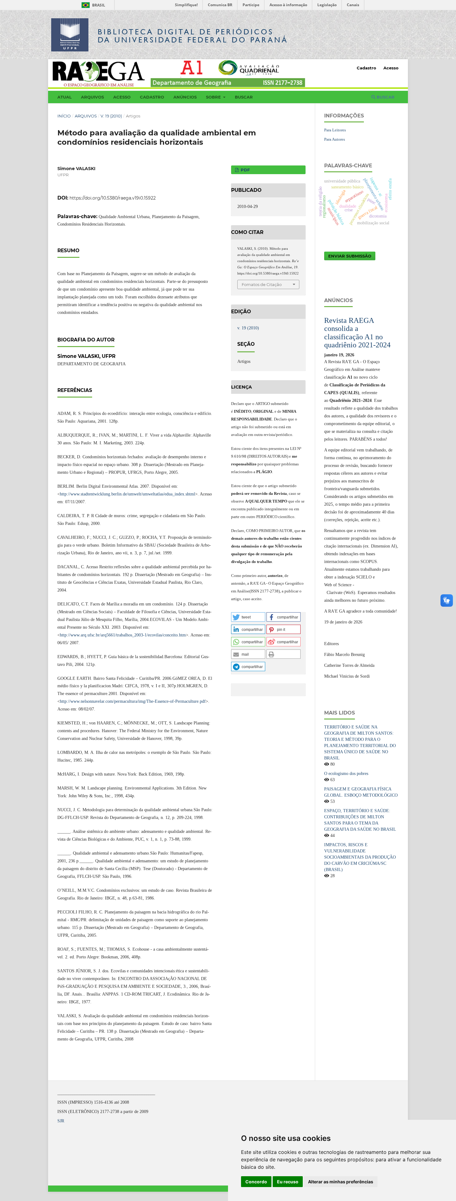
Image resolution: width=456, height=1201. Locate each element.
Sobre (214, 97)
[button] (248, 617)
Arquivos (92, 97)
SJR (60, 1121)
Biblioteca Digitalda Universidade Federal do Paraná (193, 36)
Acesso (122, 97)
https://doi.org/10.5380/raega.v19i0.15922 (112, 198)
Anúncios (185, 97)
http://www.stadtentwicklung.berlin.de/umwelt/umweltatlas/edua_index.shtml (127, 494)
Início (64, 115)
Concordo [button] (256, 1181)
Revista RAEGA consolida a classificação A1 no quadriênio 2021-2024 (357, 332)
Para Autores (334, 139)
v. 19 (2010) (111, 115)
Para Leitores (335, 130)
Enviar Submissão (349, 255)
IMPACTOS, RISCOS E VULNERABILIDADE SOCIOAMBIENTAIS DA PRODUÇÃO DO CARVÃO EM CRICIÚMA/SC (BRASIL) (360, 857)
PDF (244, 169)
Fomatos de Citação (262, 284)
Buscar (244, 97)
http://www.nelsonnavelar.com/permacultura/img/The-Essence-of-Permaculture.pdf (133, 701)
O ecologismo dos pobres (346, 773)
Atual (64, 97)
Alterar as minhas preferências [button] (340, 1181)
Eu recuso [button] (287, 1181)
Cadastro (152, 97)
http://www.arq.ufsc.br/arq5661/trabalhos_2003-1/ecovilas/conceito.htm (123, 635)
